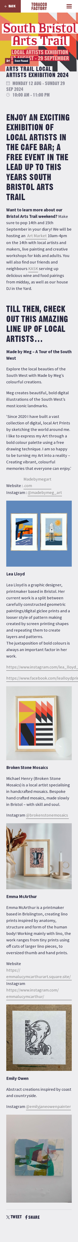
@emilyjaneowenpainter (48, 1106)
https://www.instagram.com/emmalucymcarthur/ (32, 993)
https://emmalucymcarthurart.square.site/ (38, 973)
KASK (33, 268)
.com (37, 482)
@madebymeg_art (45, 492)
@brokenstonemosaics (47, 815)
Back (12, 6)
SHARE (34, 1217)
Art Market (36, 235)
